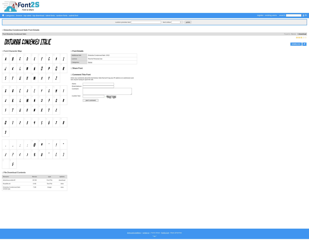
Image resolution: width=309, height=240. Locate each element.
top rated (27, 16)
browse (19, 16)
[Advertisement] (263, 6)
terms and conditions (134, 233)
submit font (73, 16)
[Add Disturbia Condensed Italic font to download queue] (304, 44)
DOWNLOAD (296, 44)
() (305, 15)
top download (38, 16)
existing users (271, 15)
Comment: (75, 89)
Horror (293, 34)
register (260, 15)
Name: (74, 84)
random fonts (61, 16)
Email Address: (77, 86)
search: (282, 15)
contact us (146, 233)
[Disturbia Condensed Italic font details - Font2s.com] (20, 11)
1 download (302, 34)
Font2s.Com (165, 233)
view (62, 184)
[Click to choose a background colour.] (182, 22)
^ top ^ (154, 236)
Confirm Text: (76, 96)
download (62, 180)
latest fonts (50, 16)
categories (10, 16)
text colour (167, 22)
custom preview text (122, 22)
